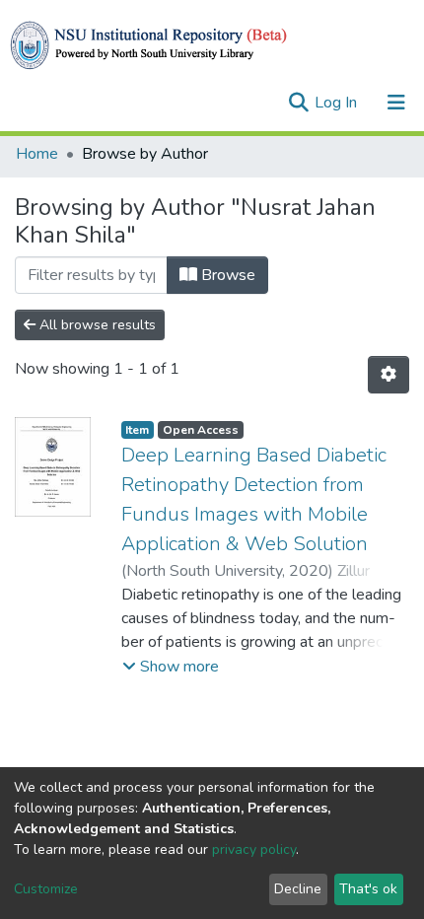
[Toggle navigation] (396, 102)
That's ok (368, 889)
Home (37, 154)
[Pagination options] (388, 374)
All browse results (95, 325)
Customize (46, 889)
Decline (297, 889)
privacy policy (254, 849)
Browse (226, 275)
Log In (338, 102)
